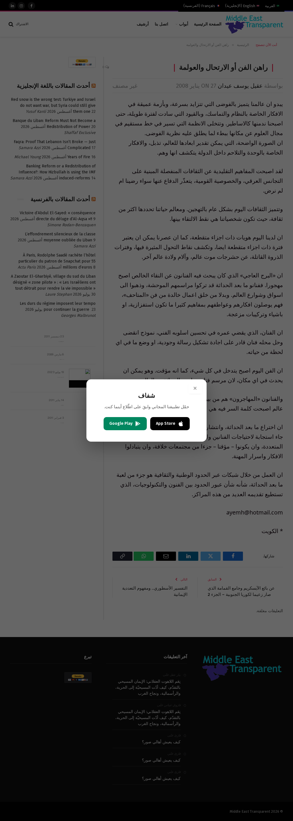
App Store (165, 423)
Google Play (120, 423)
